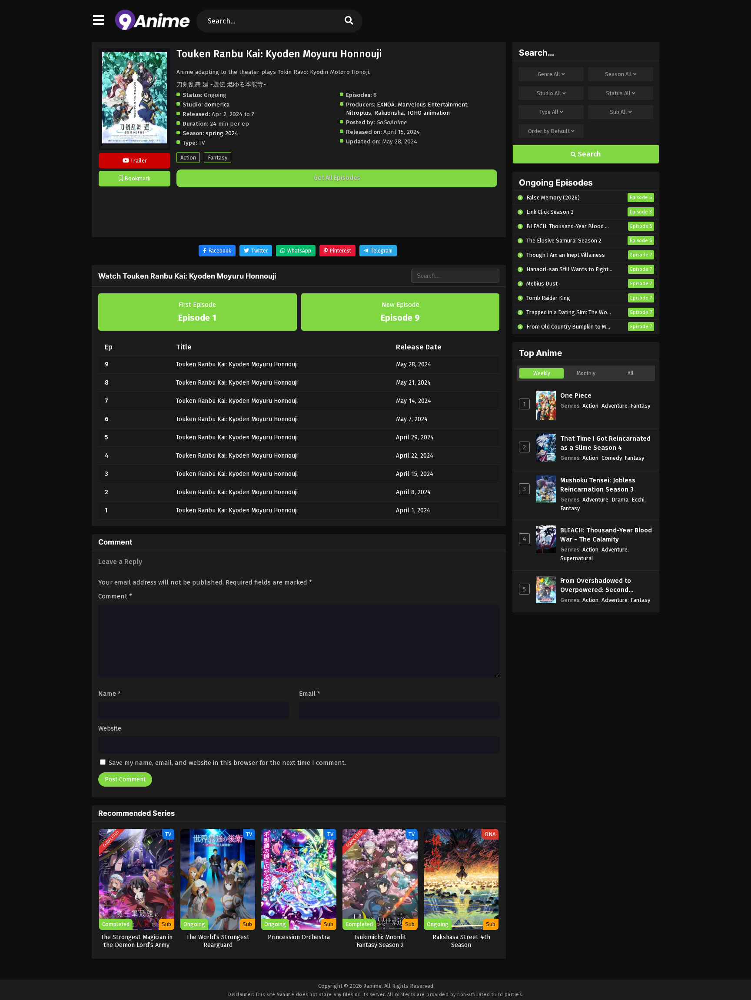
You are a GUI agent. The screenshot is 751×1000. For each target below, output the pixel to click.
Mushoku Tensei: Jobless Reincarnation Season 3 (597, 484)
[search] (349, 21)
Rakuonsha (389, 112)
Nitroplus (358, 112)
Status (618, 93)
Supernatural (576, 558)
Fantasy (217, 157)
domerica (216, 104)
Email (309, 694)
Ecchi (638, 499)
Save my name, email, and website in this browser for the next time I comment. (227, 763)
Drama (619, 499)
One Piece (575, 395)
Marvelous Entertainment (432, 104)
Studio (549, 93)
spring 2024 (222, 133)
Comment (115, 596)
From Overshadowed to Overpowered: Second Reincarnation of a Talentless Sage (605, 586)
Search (588, 154)
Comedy (611, 458)
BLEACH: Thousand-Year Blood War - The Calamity (606, 534)
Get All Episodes (337, 178)
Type (548, 112)
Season (618, 74)
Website (109, 728)
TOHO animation (428, 112)
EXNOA (386, 104)
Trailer (138, 160)
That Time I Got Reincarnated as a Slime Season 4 (605, 443)
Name (109, 694)
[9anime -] (152, 28)
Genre (549, 74)
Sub (618, 112)
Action (188, 157)
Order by (549, 131)
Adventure (614, 405)
